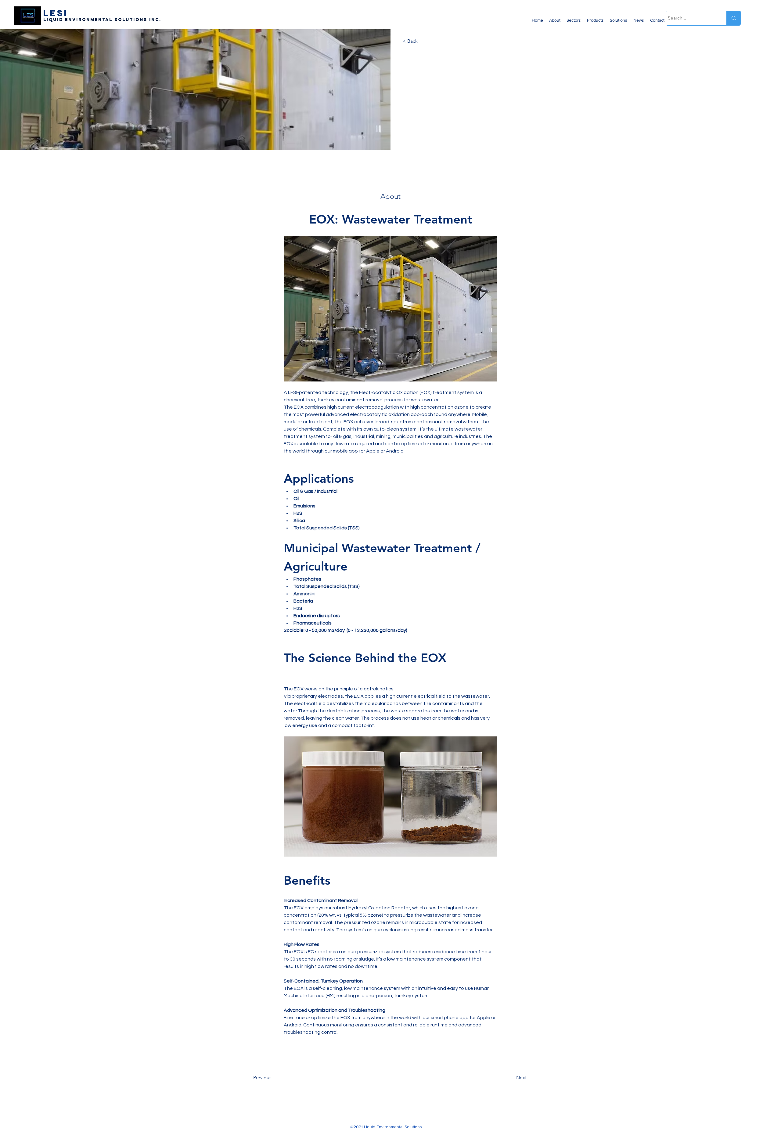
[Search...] (733, 18)
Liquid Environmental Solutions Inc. (102, 19)
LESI (55, 13)
